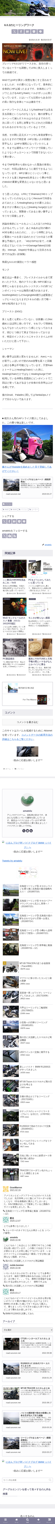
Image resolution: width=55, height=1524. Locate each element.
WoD (7, 510)
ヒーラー (35, 510)
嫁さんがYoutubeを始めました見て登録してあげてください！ (27, 469)
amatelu (27, 811)
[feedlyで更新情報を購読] (27, 830)
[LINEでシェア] (40, 31)
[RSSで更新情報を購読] (14, 536)
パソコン (8, 504)
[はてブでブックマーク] (27, 31)
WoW (15, 510)
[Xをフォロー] (4, 536)
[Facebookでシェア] (21, 31)
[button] (50, 1480)
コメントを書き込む (27, 722)
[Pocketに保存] (34, 31)
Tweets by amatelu (12, 860)
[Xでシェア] (14, 31)
